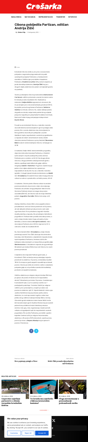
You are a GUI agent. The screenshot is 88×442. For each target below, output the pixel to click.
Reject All (28, 433)
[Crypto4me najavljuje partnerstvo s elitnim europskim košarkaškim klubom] (15, 389)
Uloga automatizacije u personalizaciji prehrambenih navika (69, 401)
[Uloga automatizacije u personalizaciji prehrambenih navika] (72, 389)
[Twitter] (36, 331)
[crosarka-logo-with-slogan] (44, 7)
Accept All (42, 433)
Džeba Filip (21, 32)
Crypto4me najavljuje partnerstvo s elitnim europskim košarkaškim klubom (12, 402)
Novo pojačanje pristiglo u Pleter (26, 361)
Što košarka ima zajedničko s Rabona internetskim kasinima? (41, 401)
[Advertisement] (44, 49)
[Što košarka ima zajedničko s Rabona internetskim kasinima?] (44, 389)
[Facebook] (31, 331)
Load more (43, 410)
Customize (14, 433)
